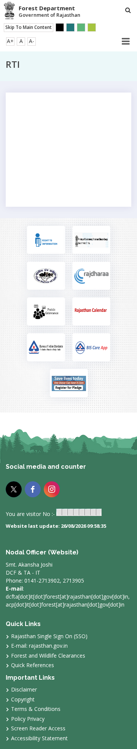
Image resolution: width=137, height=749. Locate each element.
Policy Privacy (28, 718)
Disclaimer (24, 689)
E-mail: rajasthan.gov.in (39, 645)
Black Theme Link (60, 27)
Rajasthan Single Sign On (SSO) (49, 636)
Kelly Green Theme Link (92, 27)
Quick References (32, 665)
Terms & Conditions (36, 708)
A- (31, 41)
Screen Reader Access (38, 728)
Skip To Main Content (28, 27)
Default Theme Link (70, 27)
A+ (10, 41)
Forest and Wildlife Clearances (48, 655)
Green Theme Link (81, 27)
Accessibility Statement (39, 738)
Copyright (23, 699)
